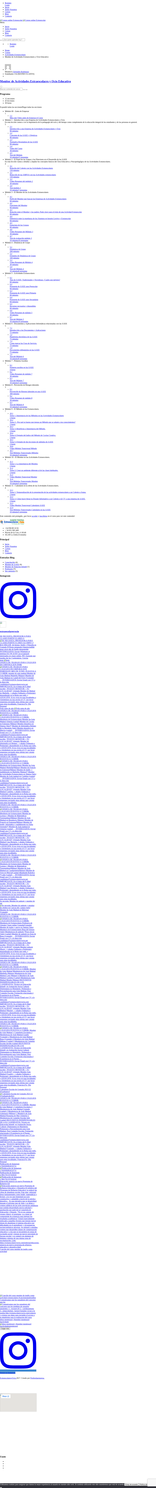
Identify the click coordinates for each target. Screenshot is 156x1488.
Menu (2, 22)
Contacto (8, 16)
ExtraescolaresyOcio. (8, 1378)
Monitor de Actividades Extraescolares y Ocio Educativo (35, 81)
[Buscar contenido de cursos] (24, 89)
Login (7, 5)
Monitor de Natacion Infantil (16, 567)
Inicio (7, 7)
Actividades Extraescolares (15, 55)
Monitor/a (8, 72)
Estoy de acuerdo (131, 1484)
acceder (35, 516)
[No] (1, 1487)
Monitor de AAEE (12, 564)
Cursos (7, 12)
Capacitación (10, 562)
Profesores (9, 569)
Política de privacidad (147, 1484)
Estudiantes (9, 74)
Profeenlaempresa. (37, 1378)
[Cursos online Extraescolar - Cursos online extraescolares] (11, 20)
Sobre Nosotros (11, 10)
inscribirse (43, 516)
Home (7, 50)
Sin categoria (10, 571)
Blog (7, 14)
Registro (8, 3)
